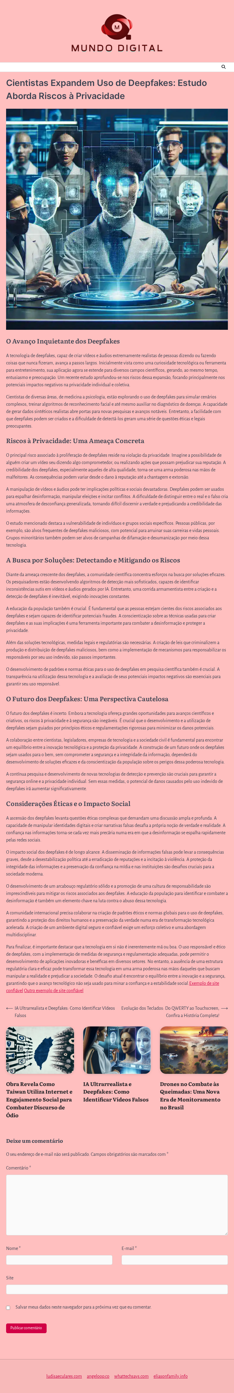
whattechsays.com (131, 1376)
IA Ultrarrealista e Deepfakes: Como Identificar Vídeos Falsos (116, 1091)
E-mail (129, 1248)
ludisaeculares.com (64, 1376)
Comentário (18, 1168)
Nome (13, 1248)
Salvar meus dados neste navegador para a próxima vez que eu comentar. (84, 1307)
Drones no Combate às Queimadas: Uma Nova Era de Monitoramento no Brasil (190, 1095)
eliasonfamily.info (171, 1376)
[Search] (223, 67)
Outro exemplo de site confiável (53, 990)
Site (9, 1277)
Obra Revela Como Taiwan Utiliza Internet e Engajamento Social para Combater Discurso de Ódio (39, 1099)
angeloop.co (98, 1376)
